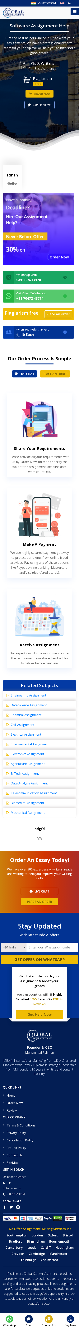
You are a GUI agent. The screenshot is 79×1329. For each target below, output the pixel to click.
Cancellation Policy (20, 1140)
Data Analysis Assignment (29, 783)
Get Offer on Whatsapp (39, 959)
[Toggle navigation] (75, 11)
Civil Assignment (22, 725)
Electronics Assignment (27, 754)
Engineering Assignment (28, 695)
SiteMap (13, 1163)
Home (11, 1095)
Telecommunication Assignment (34, 793)
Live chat (27, 374)
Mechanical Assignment (28, 813)
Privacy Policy (16, 1133)
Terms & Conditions (21, 1125)
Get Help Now (39, 1014)
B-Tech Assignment (25, 773)
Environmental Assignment (30, 744)
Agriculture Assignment (28, 764)
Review (12, 1110)
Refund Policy (16, 1148)
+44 (68, 3)
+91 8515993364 (47, 3)
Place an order (55, 374)
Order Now (42, 93)
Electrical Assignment (26, 734)
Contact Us (14, 1155)
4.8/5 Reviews (42, 105)
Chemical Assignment (26, 715)
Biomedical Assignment (27, 803)
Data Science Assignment (29, 705)
